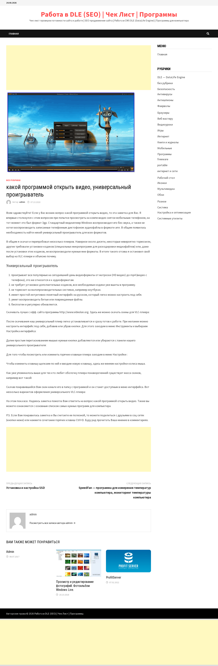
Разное (161, 201)
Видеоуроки (165, 124)
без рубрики (13, 180)
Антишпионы (165, 100)
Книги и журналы (168, 142)
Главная (14, 33)
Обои (160, 195)
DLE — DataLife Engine (171, 77)
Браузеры (163, 112)
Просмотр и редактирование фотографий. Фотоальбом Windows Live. (75, 586)
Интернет (163, 136)
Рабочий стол (166, 178)
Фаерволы (163, 106)
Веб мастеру (165, 118)
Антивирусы (164, 94)
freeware (162, 159)
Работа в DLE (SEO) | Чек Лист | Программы (109, 14)
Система (162, 207)
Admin (10, 552)
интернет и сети (167, 171)
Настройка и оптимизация (174, 212)
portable (162, 165)
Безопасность (166, 89)
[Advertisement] (78, 67)
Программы (164, 154)
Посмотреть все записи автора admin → (52, 522)
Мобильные (164, 148)
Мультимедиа (166, 189)
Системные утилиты (169, 218)
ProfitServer (113, 577)
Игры (160, 130)
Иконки (162, 183)
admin (22, 202)
